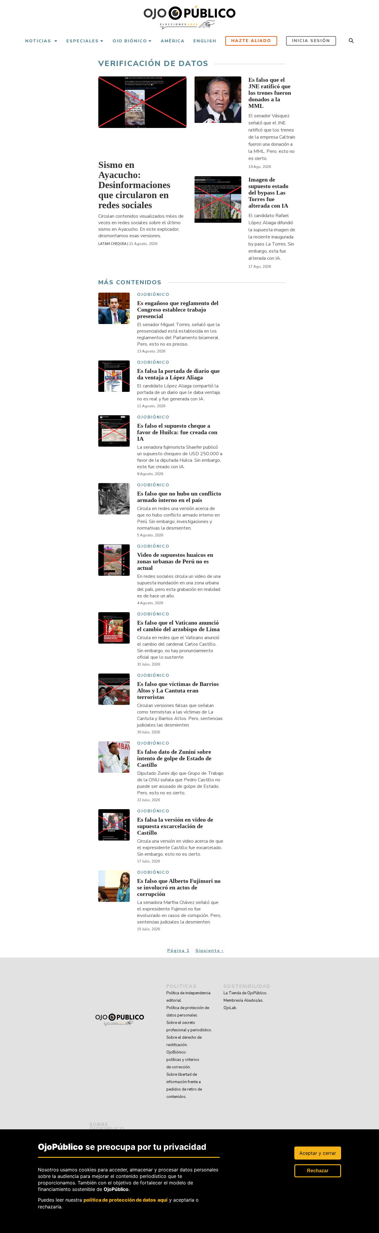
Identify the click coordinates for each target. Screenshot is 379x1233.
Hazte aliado (251, 41)
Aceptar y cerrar (317, 1153)
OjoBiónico (153, 294)
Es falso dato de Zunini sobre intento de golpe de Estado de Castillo (174, 758)
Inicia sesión (311, 41)
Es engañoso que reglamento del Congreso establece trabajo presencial (178, 309)
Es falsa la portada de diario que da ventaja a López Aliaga (178, 374)
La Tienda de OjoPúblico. (245, 993)
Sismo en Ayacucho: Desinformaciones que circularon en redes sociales (134, 184)
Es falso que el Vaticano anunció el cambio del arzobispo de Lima (178, 625)
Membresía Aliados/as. (244, 1000)
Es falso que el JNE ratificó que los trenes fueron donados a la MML (269, 92)
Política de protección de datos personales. (187, 1011)
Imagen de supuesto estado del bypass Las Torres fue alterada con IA (268, 192)
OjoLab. (230, 1008)
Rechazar (317, 1170)
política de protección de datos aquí (125, 1200)
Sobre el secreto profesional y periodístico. (189, 1026)
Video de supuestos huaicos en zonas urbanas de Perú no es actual (175, 561)
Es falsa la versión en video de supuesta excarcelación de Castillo (175, 826)
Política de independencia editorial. (188, 996)
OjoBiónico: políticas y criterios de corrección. (182, 1060)
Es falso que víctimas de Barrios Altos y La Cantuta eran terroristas (178, 690)
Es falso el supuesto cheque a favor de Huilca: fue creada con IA (177, 432)
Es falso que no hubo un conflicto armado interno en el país (179, 496)
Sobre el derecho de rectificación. (184, 1041)
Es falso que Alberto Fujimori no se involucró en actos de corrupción (179, 887)
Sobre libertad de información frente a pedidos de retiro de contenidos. (184, 1085)
